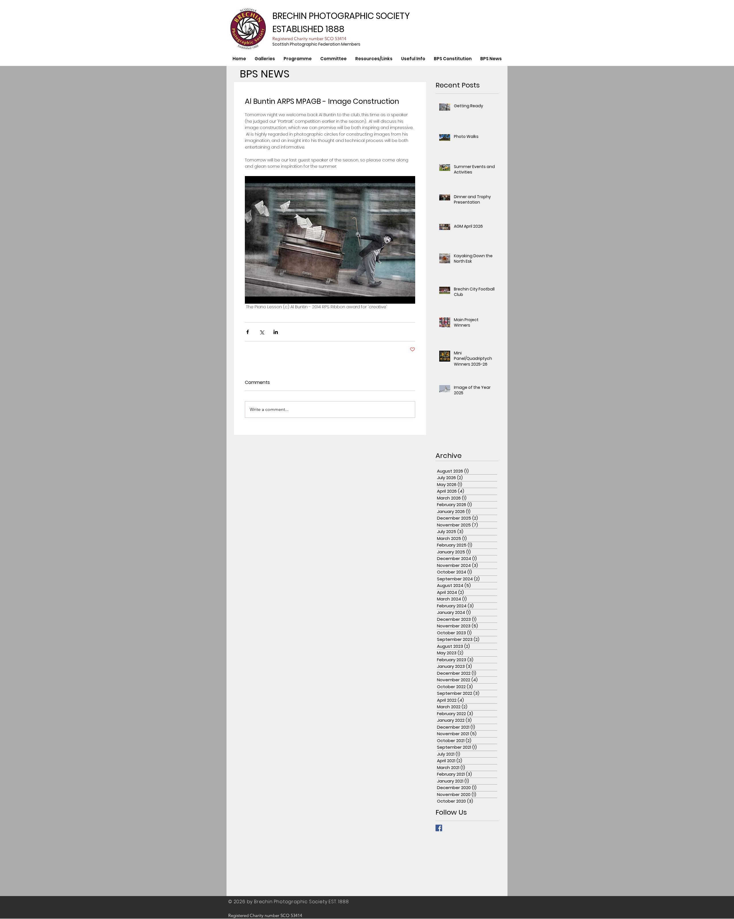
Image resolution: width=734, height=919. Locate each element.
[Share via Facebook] (247, 332)
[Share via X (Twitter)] (261, 332)
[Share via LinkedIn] (275, 332)
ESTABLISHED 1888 (308, 29)
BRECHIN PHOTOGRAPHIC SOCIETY (341, 16)
